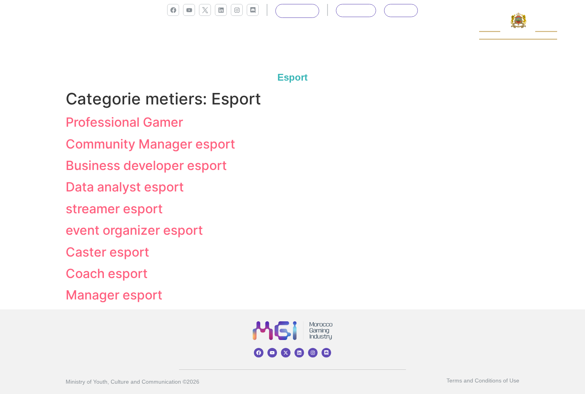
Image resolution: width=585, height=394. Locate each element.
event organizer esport (134, 230)
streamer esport (114, 208)
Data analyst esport (125, 187)
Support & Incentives (255, 35)
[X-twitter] (286, 352)
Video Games (378, 35)
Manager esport (114, 295)
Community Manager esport (150, 144)
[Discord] (253, 10)
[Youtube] (189, 10)
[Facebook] (173, 10)
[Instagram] (237, 10)
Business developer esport (146, 165)
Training (161, 35)
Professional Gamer (124, 122)
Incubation (200, 35)
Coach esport (107, 273)
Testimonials (426, 35)
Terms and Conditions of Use (483, 380)
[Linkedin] (221, 10)
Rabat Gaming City (321, 35)
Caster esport (107, 252)
